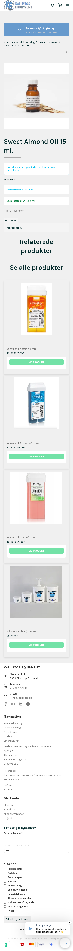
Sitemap (8, 789)
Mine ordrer (10, 805)
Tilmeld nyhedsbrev (17, 919)
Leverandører (11, 740)
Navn (7, 849)
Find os (8, 736)
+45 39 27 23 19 (18, 688)
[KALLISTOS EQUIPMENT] (18, 5)
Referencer (10, 770)
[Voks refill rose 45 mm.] (37, 502)
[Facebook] (5, 704)
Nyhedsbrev (11, 732)
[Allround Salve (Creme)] (37, 596)
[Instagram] (28, 704)
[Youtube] (13, 704)
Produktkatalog (13, 723)
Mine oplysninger (14, 813)
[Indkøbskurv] (60, 5)
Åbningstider (11, 755)
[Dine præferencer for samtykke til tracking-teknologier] (6, 944)
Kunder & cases (13, 779)
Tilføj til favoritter (14, 210)
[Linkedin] (20, 704)
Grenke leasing (12, 727)
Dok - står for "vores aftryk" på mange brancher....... (32, 775)
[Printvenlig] (67, 52)
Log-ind (8, 785)
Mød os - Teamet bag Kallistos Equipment (27, 746)
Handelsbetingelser (15, 759)
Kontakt (8, 750)
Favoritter (9, 809)
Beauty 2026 (11, 763)
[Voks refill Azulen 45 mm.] (37, 407)
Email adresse (13, 833)
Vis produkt (36, 362)
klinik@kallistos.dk (21, 697)
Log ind (8, 818)
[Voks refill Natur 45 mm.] (37, 313)
